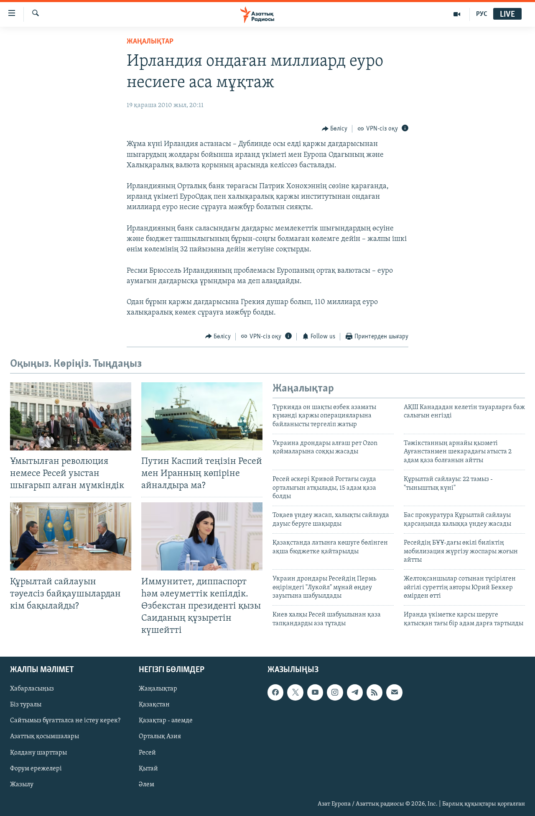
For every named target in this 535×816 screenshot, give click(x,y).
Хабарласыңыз (32, 689)
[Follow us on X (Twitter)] (295, 693)
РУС (481, 14)
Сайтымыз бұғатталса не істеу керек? (65, 721)
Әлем (146, 784)
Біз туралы (25, 705)
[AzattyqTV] (457, 14)
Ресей (147, 752)
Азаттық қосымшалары (44, 737)
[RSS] (374, 693)
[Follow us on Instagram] (335, 693)
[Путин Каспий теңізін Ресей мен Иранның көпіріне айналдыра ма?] (201, 416)
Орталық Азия (160, 737)
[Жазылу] (394, 693)
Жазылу (21, 784)
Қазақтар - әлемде (166, 721)
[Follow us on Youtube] (315, 693)
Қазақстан (154, 705)
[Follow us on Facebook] (275, 693)
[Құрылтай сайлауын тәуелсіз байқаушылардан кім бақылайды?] (70, 536)
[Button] (335, 128)
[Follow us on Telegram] (355, 693)
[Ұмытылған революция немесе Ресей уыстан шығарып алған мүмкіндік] (70, 416)
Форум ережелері (36, 768)
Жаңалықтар (158, 689)
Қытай (148, 768)
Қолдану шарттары (38, 752)
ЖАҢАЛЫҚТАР (150, 42)
